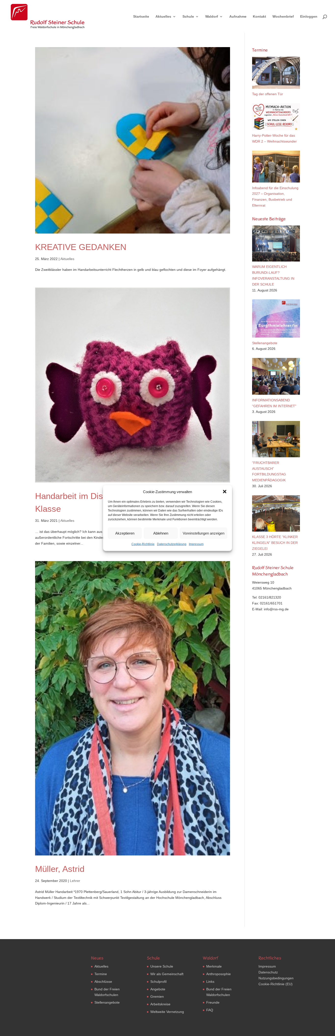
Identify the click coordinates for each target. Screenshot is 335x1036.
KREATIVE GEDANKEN (80, 247)
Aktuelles (163, 16)
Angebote (157, 989)
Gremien (157, 996)
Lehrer (75, 881)
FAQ (209, 1010)
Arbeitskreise (160, 1004)
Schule (188, 16)
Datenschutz (268, 972)
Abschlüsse (103, 982)
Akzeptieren (124, 533)
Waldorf (211, 16)
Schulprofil (158, 982)
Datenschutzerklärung (171, 544)
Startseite (141, 16)
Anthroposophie (218, 974)
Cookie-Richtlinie (143, 544)
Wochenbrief (283, 16)
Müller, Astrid (59, 869)
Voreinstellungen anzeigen (203, 533)
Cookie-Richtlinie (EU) (275, 984)
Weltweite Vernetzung (167, 1012)
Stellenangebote (107, 1002)
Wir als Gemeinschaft (166, 974)
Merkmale (214, 966)
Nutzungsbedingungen (276, 978)
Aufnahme (237, 16)
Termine (100, 974)
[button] (224, 491)
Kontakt (259, 16)
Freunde (212, 1002)
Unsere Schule (161, 966)
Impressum (196, 544)
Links (210, 982)
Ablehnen (160, 533)
